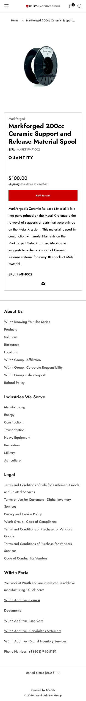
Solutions (10, 336)
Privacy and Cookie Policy (23, 514)
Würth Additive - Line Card (24, 620)
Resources (11, 344)
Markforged (16, 118)
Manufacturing (14, 407)
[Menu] (6, 6)
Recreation (12, 445)
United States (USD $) (40, 673)
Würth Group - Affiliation (22, 359)
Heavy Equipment (17, 437)
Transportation (14, 429)
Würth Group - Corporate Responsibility (33, 367)
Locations (11, 352)
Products (10, 329)
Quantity (20, 157)
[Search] (79, 6)
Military (9, 452)
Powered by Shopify (43, 690)
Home (15, 20)
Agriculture (12, 460)
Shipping (13, 184)
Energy (9, 414)
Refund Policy (14, 382)
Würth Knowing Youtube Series (27, 321)
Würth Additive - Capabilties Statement (32, 630)
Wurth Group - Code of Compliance (30, 521)
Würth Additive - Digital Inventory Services (35, 641)
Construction (13, 422)
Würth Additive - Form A (22, 599)
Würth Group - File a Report (24, 375)
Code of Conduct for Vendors (25, 558)
